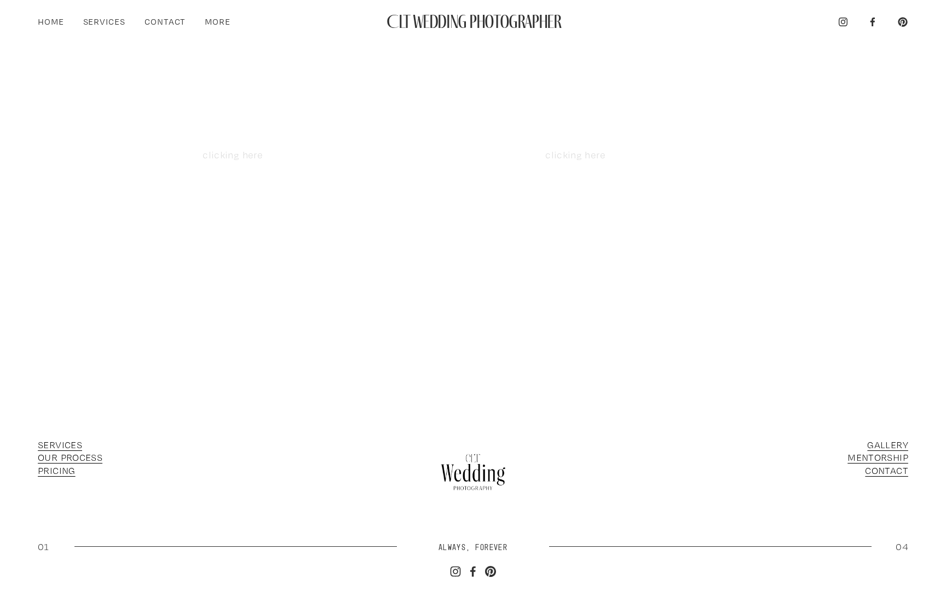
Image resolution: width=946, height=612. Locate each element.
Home (51, 21)
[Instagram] (843, 21)
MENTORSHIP (877, 457)
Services (104, 21)
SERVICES (60, 444)
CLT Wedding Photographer (474, 21)
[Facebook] (872, 21)
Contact (165, 21)
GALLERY (887, 444)
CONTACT (886, 470)
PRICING (57, 470)
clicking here (233, 155)
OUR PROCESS (70, 457)
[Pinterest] (902, 21)
